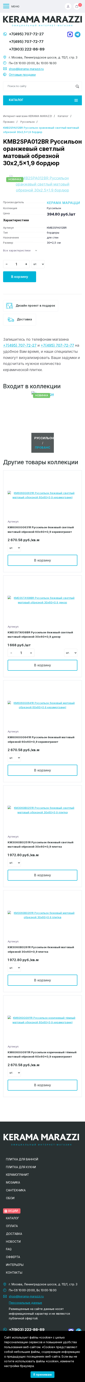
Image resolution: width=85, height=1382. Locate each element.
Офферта (13, 1257)
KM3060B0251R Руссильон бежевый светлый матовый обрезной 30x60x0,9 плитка (40, 844)
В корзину (19, 277)
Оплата (12, 1226)
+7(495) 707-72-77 (26, 41)
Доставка (24, 319)
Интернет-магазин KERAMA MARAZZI (27, 116)
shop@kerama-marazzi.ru (26, 69)
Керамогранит (17, 1174)
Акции (12, 1210)
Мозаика (13, 1182)
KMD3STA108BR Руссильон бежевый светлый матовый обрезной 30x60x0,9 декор (40, 634)
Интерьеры (15, 1264)
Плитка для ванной (22, 1159)
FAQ (9, 1249)
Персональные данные (25, 1302)
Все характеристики (17, 250)
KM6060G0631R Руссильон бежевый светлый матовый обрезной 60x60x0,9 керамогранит (41, 529)
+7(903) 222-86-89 (27, 49)
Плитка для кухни (21, 1167)
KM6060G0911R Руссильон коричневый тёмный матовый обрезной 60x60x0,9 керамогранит (42, 1054)
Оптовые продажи (22, 74)
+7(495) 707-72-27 (26, 34)
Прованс (9, 121)
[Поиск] (77, 86)
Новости (13, 1241)
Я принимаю (42, 1374)
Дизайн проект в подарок (35, 305)
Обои (10, 1198)
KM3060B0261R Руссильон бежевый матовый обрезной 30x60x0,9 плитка (41, 949)
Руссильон (27, 121)
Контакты (14, 1272)
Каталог (16, 100)
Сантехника (16, 1190)
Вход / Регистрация (69, 6)
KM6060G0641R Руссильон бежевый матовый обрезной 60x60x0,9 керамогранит (41, 739)
